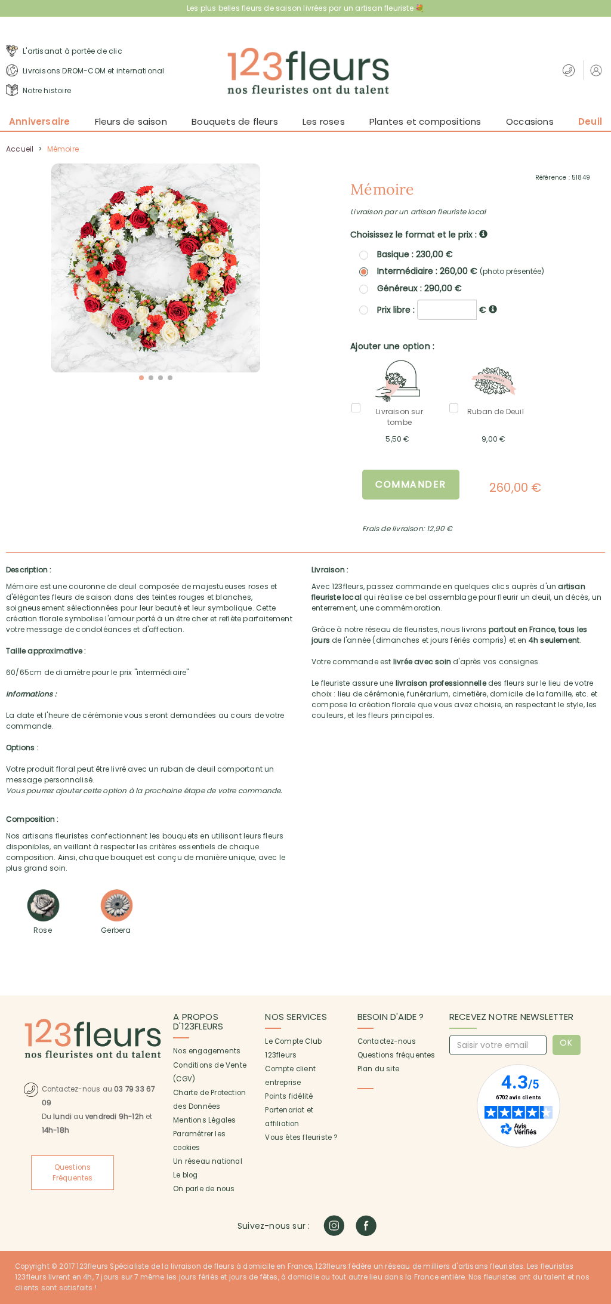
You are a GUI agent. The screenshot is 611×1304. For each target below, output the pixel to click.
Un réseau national (207, 1161)
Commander (410, 484)
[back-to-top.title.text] (596, 1188)
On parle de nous (203, 1189)
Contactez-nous (386, 1041)
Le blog (185, 1175)
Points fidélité (289, 1096)
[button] (597, 70)
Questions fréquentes (396, 1055)
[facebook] (366, 1225)
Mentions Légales (204, 1120)
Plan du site (378, 1069)
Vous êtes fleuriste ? (301, 1137)
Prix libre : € (433, 310)
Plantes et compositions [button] (425, 121)
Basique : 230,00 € (415, 254)
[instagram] (333, 1225)
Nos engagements (206, 1051)
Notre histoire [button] (46, 90)
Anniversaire (39, 121)
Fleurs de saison (131, 121)
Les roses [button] (324, 121)
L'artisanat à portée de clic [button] (71, 51)
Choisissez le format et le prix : (414, 234)
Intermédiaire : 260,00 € (460, 271)
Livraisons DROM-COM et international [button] (92, 71)
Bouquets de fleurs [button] (235, 121)
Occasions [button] (530, 121)
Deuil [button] (590, 121)
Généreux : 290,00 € (419, 288)
